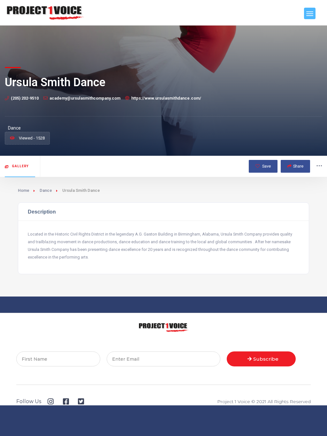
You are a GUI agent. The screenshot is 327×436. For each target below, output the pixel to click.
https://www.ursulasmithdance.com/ (166, 98)
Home (23, 190)
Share (298, 166)
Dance (46, 190)
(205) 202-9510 (25, 98)
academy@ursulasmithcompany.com (84, 98)
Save (266, 166)
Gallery (20, 166)
